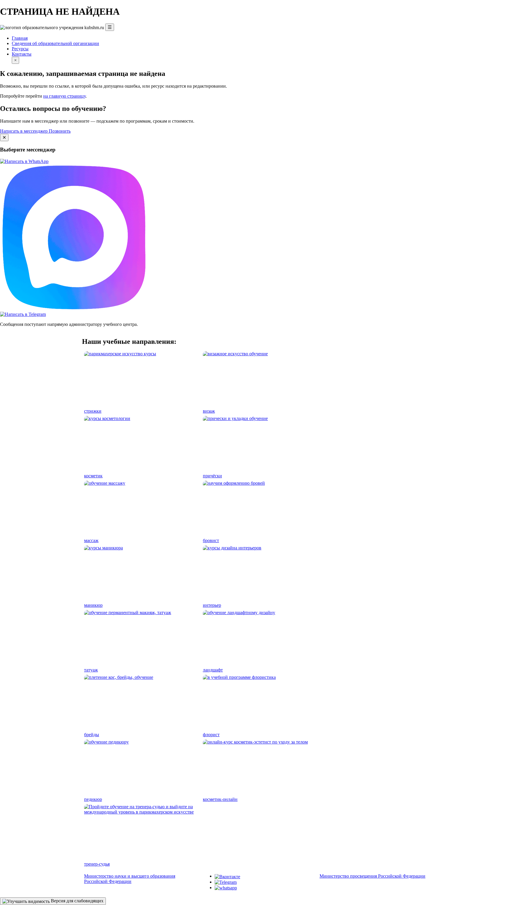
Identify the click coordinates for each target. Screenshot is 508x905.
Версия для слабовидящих (76, 900)
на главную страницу (64, 96)
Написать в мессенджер (24, 131)
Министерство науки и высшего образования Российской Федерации (129, 879)
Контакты (21, 53)
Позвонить (60, 131)
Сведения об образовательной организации (55, 43)
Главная (20, 38)
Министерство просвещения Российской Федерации (372, 876)
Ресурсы (20, 48)
